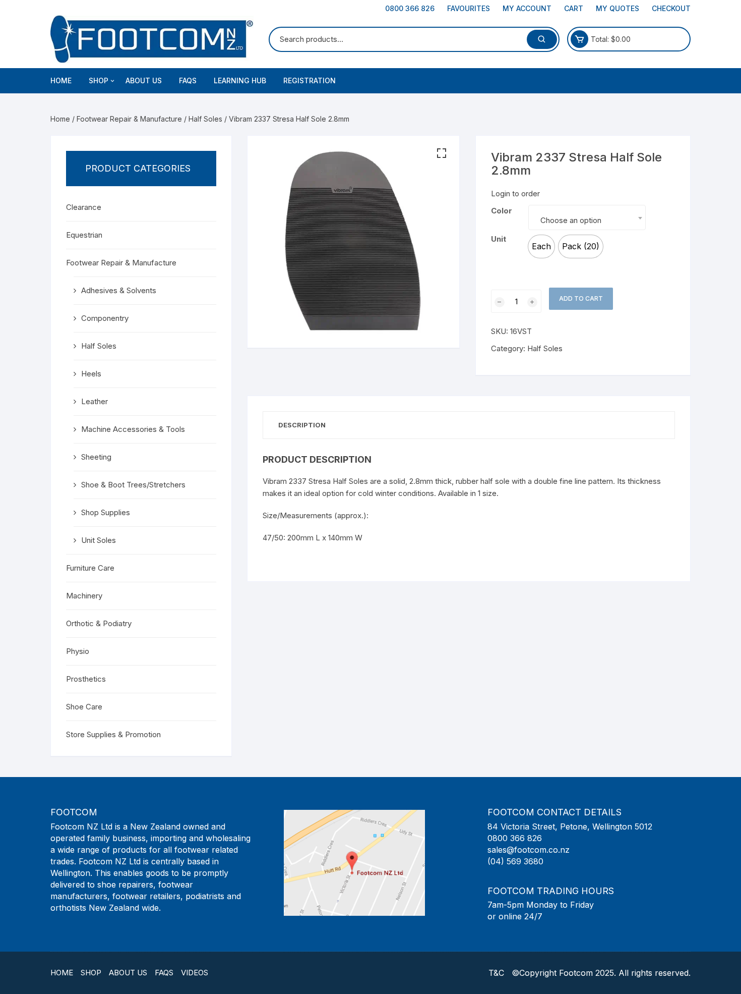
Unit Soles (98, 540)
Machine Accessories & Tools (133, 429)
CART (573, 8)
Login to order (515, 193)
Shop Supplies (105, 512)
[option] (541, 246)
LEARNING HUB (240, 80)
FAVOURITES (468, 8)
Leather (94, 401)
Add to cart (581, 298)
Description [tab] (302, 425)
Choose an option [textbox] (570, 220)
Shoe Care (84, 706)
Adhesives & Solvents (118, 290)
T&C (496, 973)
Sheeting (96, 457)
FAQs (188, 80)
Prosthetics (86, 679)
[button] (441, 153)
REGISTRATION (309, 80)
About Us (128, 972)
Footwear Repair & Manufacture (129, 119)
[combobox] (587, 217)
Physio (77, 651)
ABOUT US (144, 80)
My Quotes (617, 8)
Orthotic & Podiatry (99, 623)
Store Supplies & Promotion (113, 734)
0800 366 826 (410, 8)
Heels (91, 373)
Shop (91, 972)
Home (61, 80)
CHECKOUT (671, 8)
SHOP (98, 80)
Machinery (84, 595)
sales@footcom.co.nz (528, 850)
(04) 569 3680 (515, 861)
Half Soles (205, 119)
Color (501, 210)
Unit (498, 239)
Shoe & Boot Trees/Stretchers (133, 484)
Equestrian (84, 235)
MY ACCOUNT (527, 8)
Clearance (83, 207)
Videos (194, 972)
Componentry (105, 318)
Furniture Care (90, 568)
